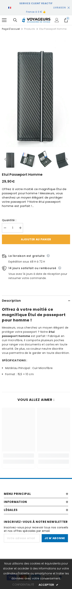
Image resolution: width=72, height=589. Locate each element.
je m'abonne (55, 538)
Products (29, 28)
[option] (36, 91)
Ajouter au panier (36, 239)
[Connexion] (57, 20)
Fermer (68, 7)
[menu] (4, 20)
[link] (18, 455)
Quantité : (9, 220)
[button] (5, 159)
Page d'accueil (11, 28)
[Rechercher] (15, 20)
